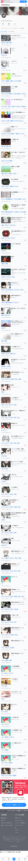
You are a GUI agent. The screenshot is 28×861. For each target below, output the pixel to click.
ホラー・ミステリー (19, 825)
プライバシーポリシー (12, 841)
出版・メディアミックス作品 (6, 825)
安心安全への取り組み (6, 838)
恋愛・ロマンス (18, 818)
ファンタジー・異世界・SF (20, 822)
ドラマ (16, 830)
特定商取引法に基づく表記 (15, 838)
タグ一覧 (3, 820)
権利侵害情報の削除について (8, 839)
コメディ (17, 832)
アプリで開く (23, 1)
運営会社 (18, 841)
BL (15, 827)
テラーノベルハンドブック (11, 836)
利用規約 (4, 836)
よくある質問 (23, 838)
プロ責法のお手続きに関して (19, 839)
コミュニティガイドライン (21, 836)
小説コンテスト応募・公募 (6, 822)
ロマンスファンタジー (19, 820)
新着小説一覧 (3, 818)
